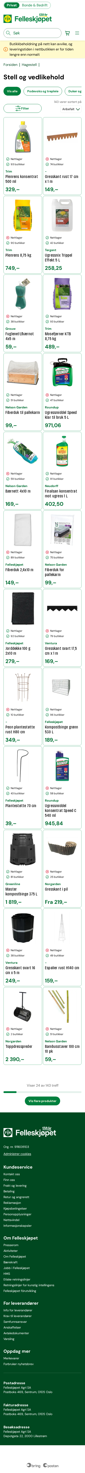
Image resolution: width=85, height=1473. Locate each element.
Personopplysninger (17, 1214)
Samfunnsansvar (15, 1322)
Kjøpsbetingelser (15, 1208)
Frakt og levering (15, 1186)
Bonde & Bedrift (35, 5)
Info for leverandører (17, 1310)
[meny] (77, 33)
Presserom (10, 1245)
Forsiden (10, 65)
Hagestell (29, 65)
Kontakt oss (11, 1174)
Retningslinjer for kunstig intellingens (28, 1285)
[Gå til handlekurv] (67, 33)
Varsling (8, 1339)
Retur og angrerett (16, 1197)
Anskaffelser (12, 1327)
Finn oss (9, 1180)
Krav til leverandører (17, 1316)
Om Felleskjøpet (14, 1256)
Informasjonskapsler (17, 1226)
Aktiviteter (10, 1251)
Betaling (9, 1191)
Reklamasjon (12, 1203)
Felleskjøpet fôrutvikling (19, 1291)
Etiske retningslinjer (16, 1279)
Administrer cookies (17, 1154)
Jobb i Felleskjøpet (16, 1268)
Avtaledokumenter (16, 1333)
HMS (6, 1274)
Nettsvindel (11, 1220)
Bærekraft (10, 1262)
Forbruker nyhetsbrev (18, 1364)
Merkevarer (11, 1358)
